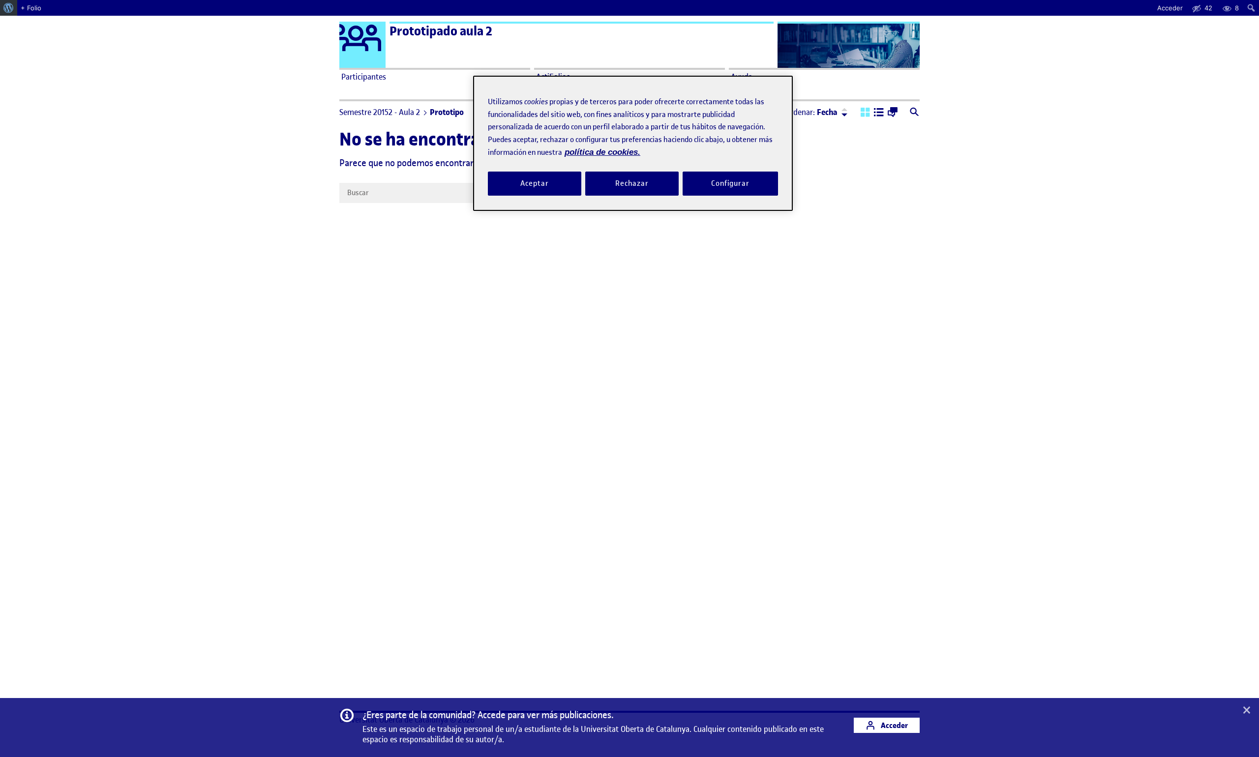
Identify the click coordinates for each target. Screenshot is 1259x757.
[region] (633, 143)
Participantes (363, 76)
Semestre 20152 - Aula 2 (379, 112)
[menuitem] (8, 8)
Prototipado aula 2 (441, 31)
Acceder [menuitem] (1170, 8)
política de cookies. (602, 152)
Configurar (730, 183)
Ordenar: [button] (811, 112)
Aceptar (534, 183)
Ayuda (741, 76)
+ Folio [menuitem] (31, 8)
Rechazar (632, 183)
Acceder (893, 725)
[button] (865, 113)
